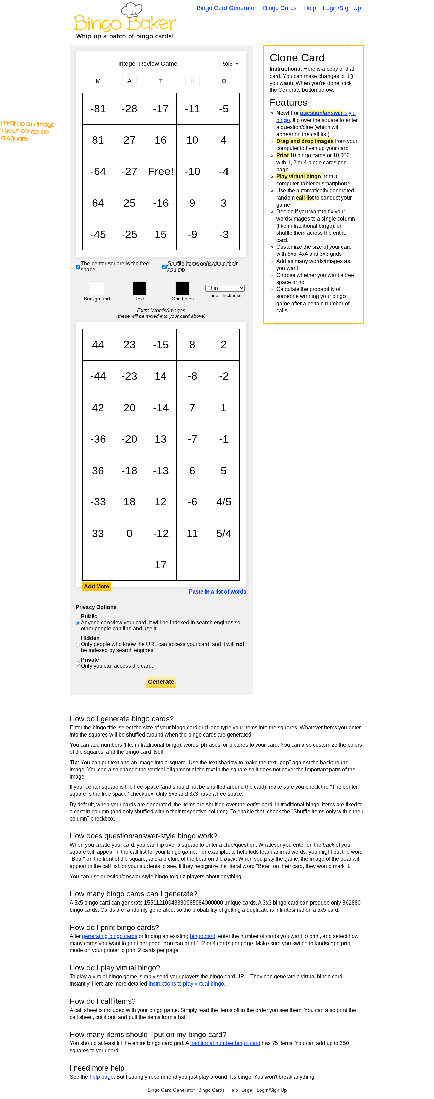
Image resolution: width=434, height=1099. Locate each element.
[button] (97, 288)
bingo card (202, 936)
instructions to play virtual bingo (186, 984)
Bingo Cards (280, 8)
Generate (161, 681)
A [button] (86, 83)
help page (102, 1077)
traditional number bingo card (225, 1043)
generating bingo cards (109, 936)
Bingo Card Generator (226, 8)
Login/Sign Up (342, 8)
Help (309, 8)
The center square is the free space (115, 266)
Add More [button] (96, 586)
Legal (247, 1089)
